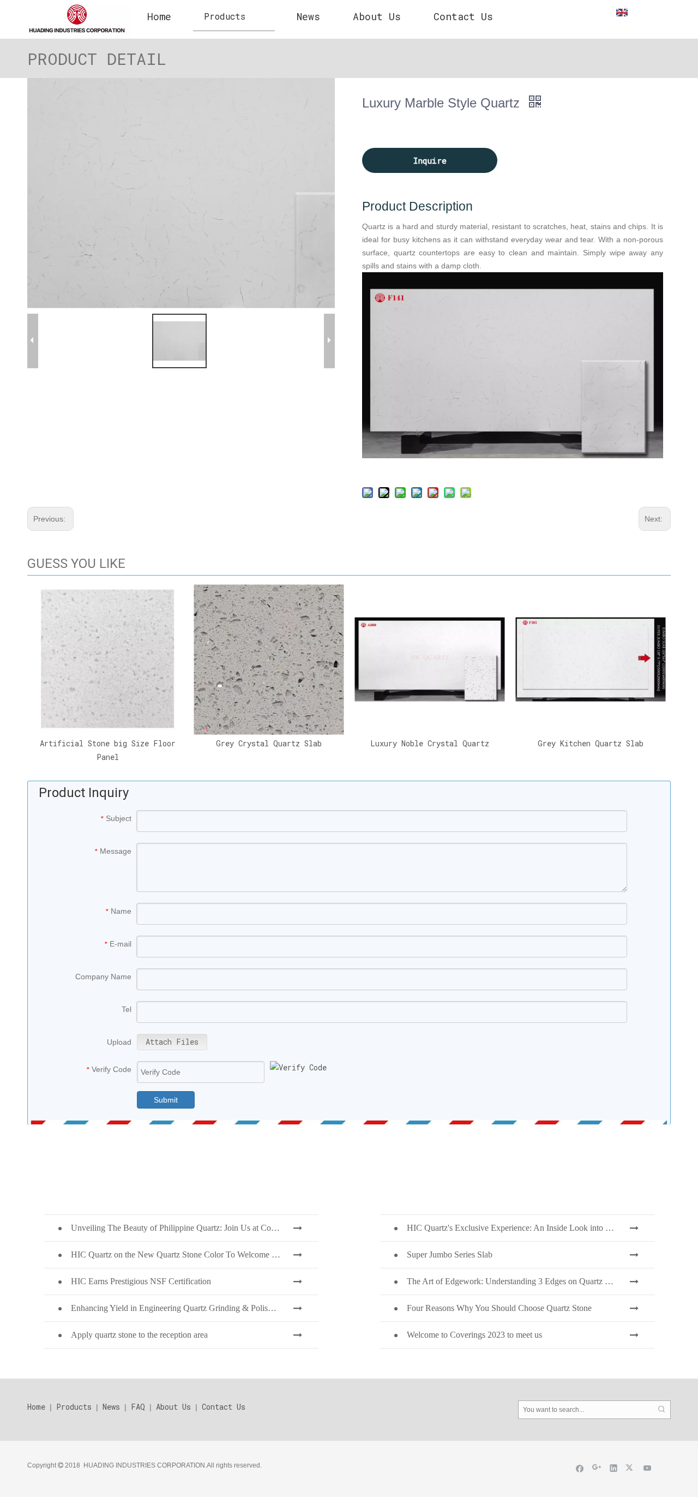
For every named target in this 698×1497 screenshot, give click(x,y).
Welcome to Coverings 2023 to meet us (474, 1334)
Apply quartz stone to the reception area (139, 1334)
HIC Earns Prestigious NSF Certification (141, 1281)
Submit (166, 1099)
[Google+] (597, 1467)
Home (36, 1407)
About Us (173, 1407)
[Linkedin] (614, 1467)
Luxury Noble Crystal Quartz (429, 743)
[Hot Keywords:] (661, 1409)
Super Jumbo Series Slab (449, 1254)
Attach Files (172, 1042)
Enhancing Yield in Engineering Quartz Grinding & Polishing (177, 1308)
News (111, 1407)
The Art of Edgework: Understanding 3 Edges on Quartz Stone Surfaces (530, 1281)
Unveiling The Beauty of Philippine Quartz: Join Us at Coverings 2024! (194, 1227)
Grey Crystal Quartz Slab (269, 743)
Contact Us (223, 1407)
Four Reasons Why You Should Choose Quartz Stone (499, 1308)
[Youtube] (647, 1467)
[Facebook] (580, 1467)
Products (74, 1407)
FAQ (138, 1407)
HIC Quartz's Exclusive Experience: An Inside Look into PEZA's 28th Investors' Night (530, 1227)
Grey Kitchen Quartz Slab (590, 743)
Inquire (430, 160)
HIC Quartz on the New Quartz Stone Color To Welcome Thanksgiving (194, 1254)
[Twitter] (630, 1467)
